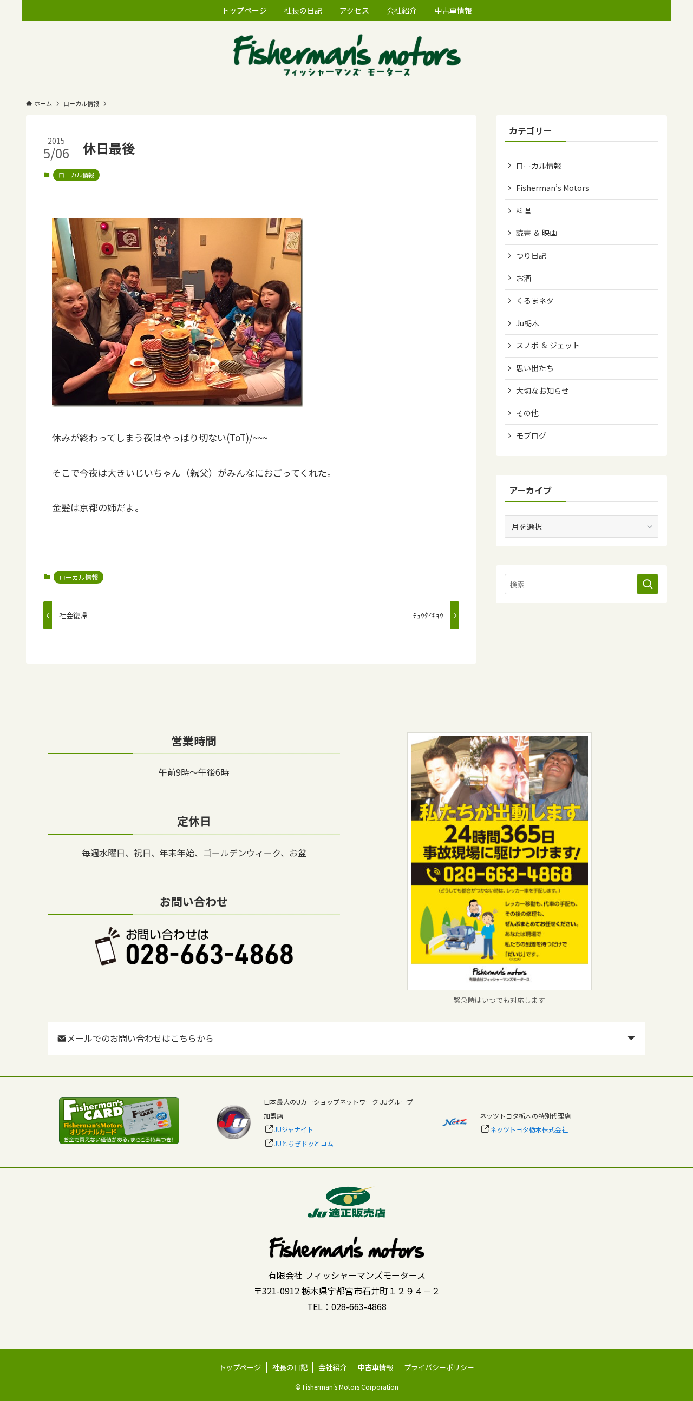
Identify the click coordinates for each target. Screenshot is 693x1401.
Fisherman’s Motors (552, 187)
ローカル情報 (76, 174)
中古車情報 (375, 1367)
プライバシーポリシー (439, 1367)
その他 (527, 412)
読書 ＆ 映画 (536, 232)
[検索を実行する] (647, 584)
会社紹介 (332, 1367)
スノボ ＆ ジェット (548, 345)
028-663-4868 (359, 1306)
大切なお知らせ (542, 390)
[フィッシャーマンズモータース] (346, 57)
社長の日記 (290, 1367)
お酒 (523, 278)
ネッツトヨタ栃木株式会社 (529, 1129)
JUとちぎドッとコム (304, 1143)
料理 (523, 210)
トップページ (240, 1367)
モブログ (531, 435)
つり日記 (531, 255)
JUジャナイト (293, 1129)
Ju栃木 (527, 323)
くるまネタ (535, 300)
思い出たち (535, 367)
